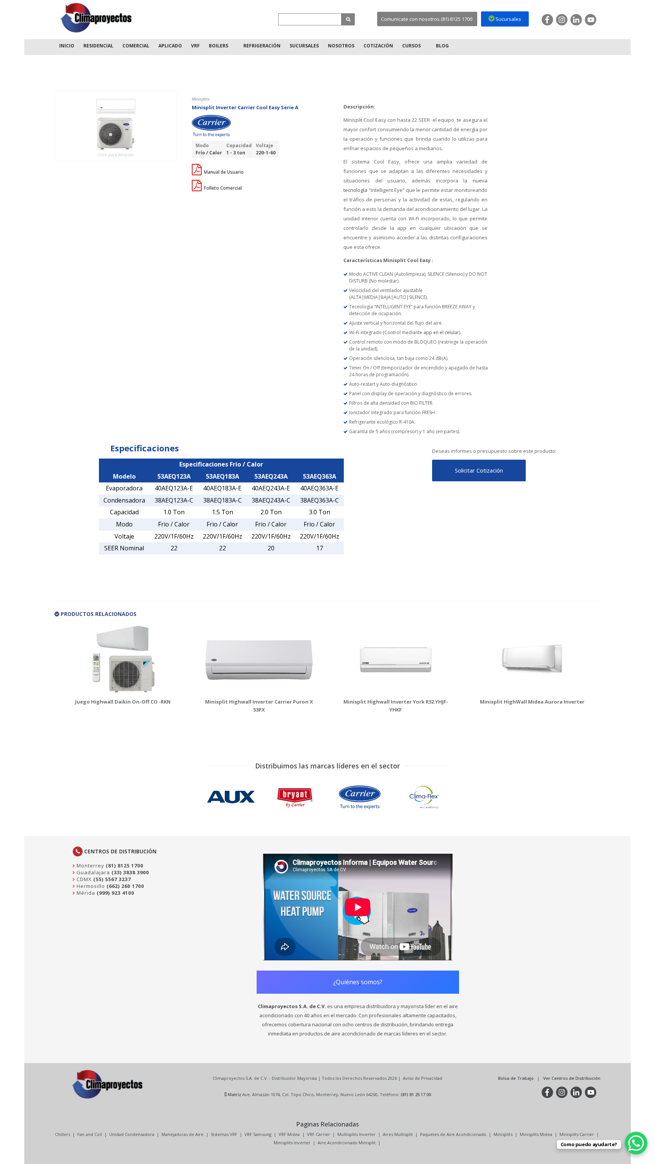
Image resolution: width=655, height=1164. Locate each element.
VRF (195, 45)
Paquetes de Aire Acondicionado (453, 1134)
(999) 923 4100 (115, 892)
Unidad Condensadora (131, 1134)
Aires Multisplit (398, 1134)
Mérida (85, 892)
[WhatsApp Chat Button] (636, 1143)
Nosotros (341, 45)
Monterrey (89, 865)
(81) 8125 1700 (124, 865)
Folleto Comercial (222, 188)
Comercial (135, 45)
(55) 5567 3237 (112, 879)
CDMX (83, 879)
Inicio (66, 45)
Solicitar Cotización (479, 470)
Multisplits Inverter (356, 1134)
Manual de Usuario (223, 172)
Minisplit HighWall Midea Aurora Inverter (532, 701)
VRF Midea (289, 1134)
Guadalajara (92, 872)
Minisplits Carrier (576, 1134)
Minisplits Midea (536, 1134)
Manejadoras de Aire (182, 1134)
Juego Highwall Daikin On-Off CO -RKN (123, 701)
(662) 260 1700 (125, 886)
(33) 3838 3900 (130, 872)
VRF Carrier (318, 1134)
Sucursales (304, 45)
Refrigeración (261, 45)
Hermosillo (90, 886)
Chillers (62, 1134)
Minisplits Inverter (292, 1142)
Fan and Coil (89, 1134)
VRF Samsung (257, 1134)
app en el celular (441, 332)
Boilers (218, 45)
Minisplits (503, 1134)
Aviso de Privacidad (422, 1078)
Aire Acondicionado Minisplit (347, 1142)
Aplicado (170, 45)
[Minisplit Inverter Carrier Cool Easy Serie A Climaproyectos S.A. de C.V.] (96, 17)
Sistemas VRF (224, 1134)
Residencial (98, 45)
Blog (442, 45)
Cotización (378, 45)
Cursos (411, 45)
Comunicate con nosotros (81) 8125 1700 (426, 19)
